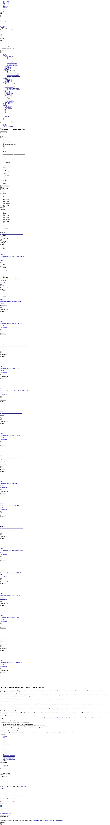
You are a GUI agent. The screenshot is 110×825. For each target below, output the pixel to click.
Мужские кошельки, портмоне (11, 73)
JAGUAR (4, 241)
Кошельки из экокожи (11, 72)
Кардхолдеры (7, 77)
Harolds (4, 235)
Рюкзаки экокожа (8, 95)
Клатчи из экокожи (8, 80)
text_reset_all (3, 137)
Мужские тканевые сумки (12, 65)
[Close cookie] (1, 824)
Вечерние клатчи (8, 81)
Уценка (4, 104)
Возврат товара (6, 3)
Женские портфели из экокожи (13, 85)
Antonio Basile (5, 186)
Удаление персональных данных (9, 759)
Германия (4, 167)
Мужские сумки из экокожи (12, 64)
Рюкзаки (4, 90)
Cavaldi (4, 193)
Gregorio (4, 232)
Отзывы (4, 5)
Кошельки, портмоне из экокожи (13, 76)
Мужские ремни (10, 101)
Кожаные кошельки (11, 71)
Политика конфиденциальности (9, 755)
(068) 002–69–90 (3, 26)
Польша (4, 173)
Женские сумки (8, 56)
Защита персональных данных (9, 756)
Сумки (4, 55)
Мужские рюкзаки (8, 92)
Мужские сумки (8, 61)
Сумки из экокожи (11, 59)
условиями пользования (37, 820)
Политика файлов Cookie (8, 758)
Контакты (5, 7)
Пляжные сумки (8, 68)
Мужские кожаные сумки (12, 63)
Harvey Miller (5, 238)
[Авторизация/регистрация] (1, 13)
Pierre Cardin (64, 717)
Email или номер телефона (5, 796)
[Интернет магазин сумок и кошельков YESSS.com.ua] (55, 28)
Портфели (5, 82)
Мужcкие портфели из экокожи (13, 89)
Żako (4, 303)
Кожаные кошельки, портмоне (13, 75)
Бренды (4, 760)
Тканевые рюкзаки (8, 96)
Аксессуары (5, 97)
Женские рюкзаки (8, 91)
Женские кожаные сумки (12, 57)
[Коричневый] (5, 169)
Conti (4, 206)
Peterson (60, 717)
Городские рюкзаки (9, 93)
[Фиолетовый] (5, 160)
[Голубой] (5, 156)
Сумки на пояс (8, 67)
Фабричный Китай (6, 176)
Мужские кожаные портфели (13, 88)
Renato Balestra (5, 277)
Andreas (4, 183)
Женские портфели (9, 83)
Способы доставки (6, 1)
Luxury (4, 254)
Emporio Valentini (49, 717)
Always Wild (5, 180)
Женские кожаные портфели (12, 84)
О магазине (5, 749)
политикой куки (59, 820)
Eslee (4, 222)
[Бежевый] (5, 177)
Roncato (4, 283)
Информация (5, 105)
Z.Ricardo (4, 299)
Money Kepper (5, 261)
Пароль (1, 800)
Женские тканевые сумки (12, 60)
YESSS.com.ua (23, 786)
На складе (5, 54)
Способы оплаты (6, 2)
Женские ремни (10, 100)
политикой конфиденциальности (49, 820)
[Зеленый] (5, 164)
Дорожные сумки (6, 103)
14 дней (4, 151)
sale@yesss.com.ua (6, 766)
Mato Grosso (5, 257)
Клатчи (4, 78)
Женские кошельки (9, 70)
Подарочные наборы (9, 102)
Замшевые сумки (10, 58)
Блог (4, 4)
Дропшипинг (5, 6)
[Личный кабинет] (1, 16)
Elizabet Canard (6, 215)
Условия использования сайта (8, 757)
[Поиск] (12, 29)
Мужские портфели (9, 87)
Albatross (4, 177)
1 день (4, 148)
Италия (4, 170)
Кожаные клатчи (8, 79)
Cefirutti (4, 196)
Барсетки (7, 66)
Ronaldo (4, 280)
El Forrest (4, 212)
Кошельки (5, 69)
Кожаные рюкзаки (8, 94)
